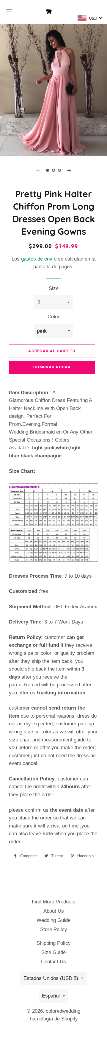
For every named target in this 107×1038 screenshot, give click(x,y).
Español (51, 996)
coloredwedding (63, 1011)
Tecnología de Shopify (53, 1019)
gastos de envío (38, 259)
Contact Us (53, 961)
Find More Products (53, 902)
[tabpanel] (53, 89)
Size (54, 288)
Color (53, 316)
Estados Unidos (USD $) (50, 978)
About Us (53, 911)
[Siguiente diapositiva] (68, 170)
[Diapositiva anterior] (38, 170)
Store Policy (53, 929)
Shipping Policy (54, 943)
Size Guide (53, 952)
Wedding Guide (53, 920)
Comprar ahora (52, 367)
